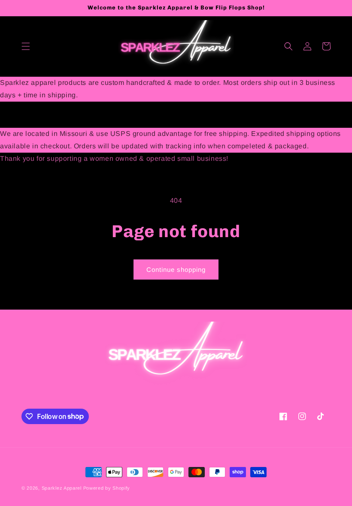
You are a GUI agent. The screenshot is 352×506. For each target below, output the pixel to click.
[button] (25, 46)
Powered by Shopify (106, 488)
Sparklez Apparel (62, 488)
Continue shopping (176, 269)
